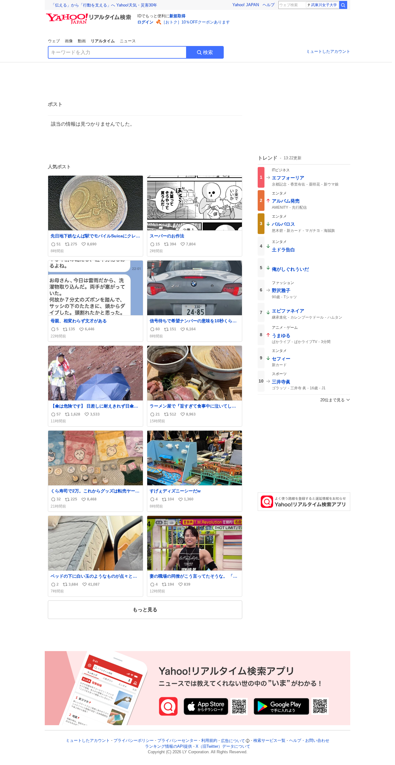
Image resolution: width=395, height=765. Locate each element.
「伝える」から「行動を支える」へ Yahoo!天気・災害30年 (104, 5)
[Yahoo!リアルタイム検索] (89, 15)
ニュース (128, 41)
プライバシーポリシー (134, 740)
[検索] (343, 5)
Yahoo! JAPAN (245, 4)
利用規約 (209, 740)
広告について (233, 740)
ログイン (145, 22)
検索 (208, 52)
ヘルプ (269, 4)
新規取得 (177, 16)
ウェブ (54, 41)
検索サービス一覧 (269, 740)
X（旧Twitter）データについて (223, 746)
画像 (69, 41)
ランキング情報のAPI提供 (168, 746)
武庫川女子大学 (324, 5)
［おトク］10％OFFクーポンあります (195, 22)
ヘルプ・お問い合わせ (309, 740)
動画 (82, 41)
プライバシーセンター (177, 740)
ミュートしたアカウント (328, 51)
